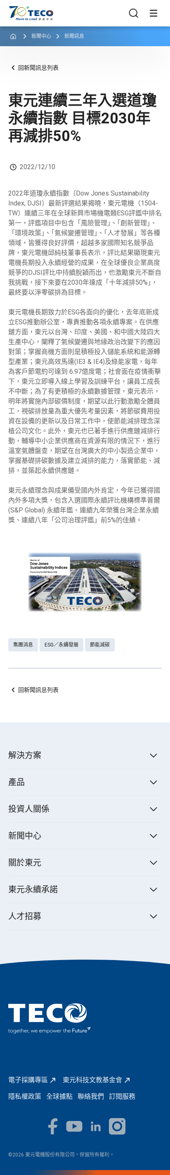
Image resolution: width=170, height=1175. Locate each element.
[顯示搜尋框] (133, 13)
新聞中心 (41, 36)
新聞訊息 (74, 36)
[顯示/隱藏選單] (153, 13)
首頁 (14, 10)
